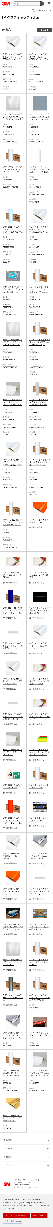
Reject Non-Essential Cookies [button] (16, 1215)
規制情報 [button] (8, 1157)
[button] (12, 1221)
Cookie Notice (10, 1209)
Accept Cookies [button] (39, 1215)
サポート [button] (8, 1165)
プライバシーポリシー (32, 1180)
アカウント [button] (42, 10)
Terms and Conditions (22, 1182)
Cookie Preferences (22, 1185)
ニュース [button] (8, 1149)
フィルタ (44, 30)
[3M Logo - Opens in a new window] (6, 3)
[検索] (42, 3)
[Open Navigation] (49, 4)
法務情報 (17, 1180)
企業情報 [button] (8, 1140)
